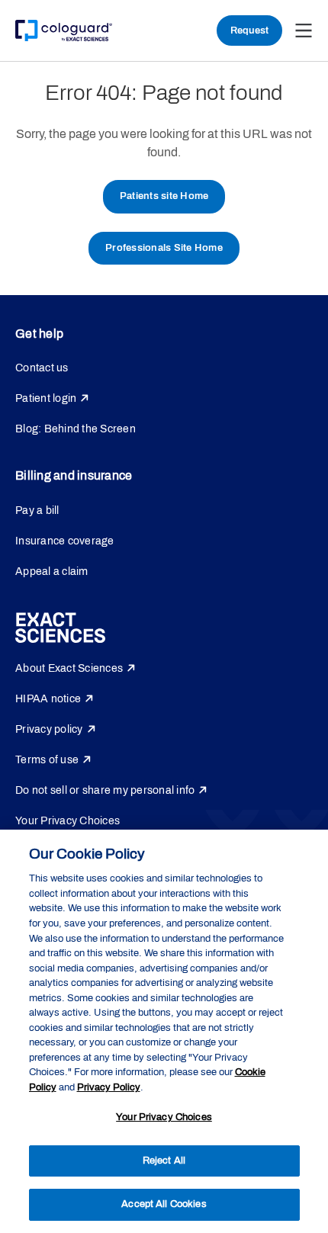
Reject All (164, 1160)
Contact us (42, 368)
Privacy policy (49, 729)
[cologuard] (63, 30)
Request (249, 30)
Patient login (45, 398)
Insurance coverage (64, 541)
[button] (303, 30)
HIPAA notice (48, 699)
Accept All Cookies (163, 1204)
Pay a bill (37, 510)
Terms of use (47, 760)
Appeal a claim (51, 571)
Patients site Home (164, 196)
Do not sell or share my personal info (105, 790)
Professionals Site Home (164, 247)
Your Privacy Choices (67, 821)
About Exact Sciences (69, 668)
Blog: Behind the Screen (75, 429)
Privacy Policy (108, 1087)
